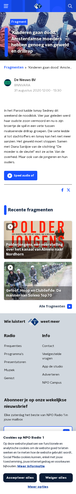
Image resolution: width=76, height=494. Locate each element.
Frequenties (13, 346)
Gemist (9, 378)
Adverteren (50, 374)
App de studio (52, 366)
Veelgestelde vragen (51, 356)
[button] (6, 6)
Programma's (14, 354)
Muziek (9, 370)
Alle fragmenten (52, 306)
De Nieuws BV (25, 80)
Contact (48, 346)
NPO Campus (52, 382)
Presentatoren (15, 362)
